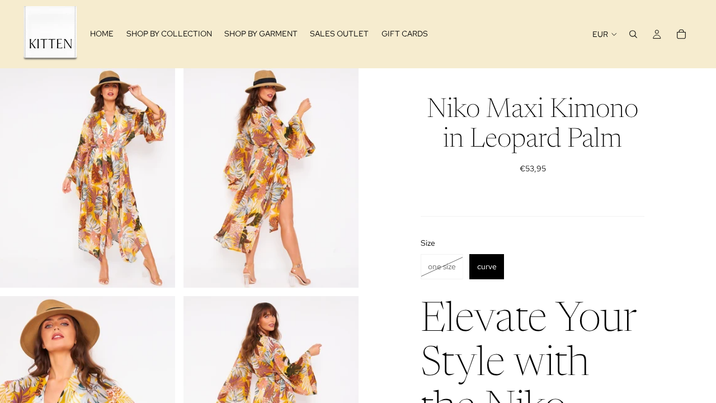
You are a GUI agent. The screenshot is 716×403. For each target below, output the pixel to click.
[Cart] (681, 34)
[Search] (633, 34)
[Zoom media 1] (87, 177)
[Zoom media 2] (271, 177)
